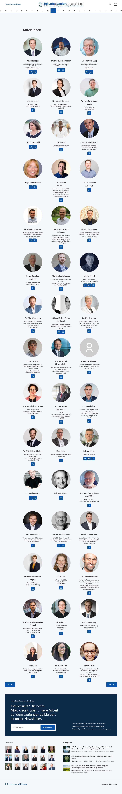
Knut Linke (60, 451)
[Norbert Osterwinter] (25, 757)
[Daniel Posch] (43, 757)
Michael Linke (89, 451)
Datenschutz (113, 784)
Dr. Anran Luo (61, 665)
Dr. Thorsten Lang (89, 61)
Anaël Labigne (33, 61)
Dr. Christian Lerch (33, 318)
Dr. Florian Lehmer (89, 229)
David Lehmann (89, 182)
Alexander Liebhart (89, 361)
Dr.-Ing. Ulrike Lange (60, 101)
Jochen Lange (33, 101)
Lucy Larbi (61, 142)
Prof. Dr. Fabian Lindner (33, 451)
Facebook (31, 187)
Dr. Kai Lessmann (33, 361)
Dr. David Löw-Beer (89, 576)
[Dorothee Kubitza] (51, 749)
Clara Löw (61, 576)
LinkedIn (89, 285)
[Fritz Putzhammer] (51, 757)
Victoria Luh (61, 622)
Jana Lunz (33, 665)
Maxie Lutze (89, 665)
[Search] (110, 4)
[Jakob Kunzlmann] (8, 757)
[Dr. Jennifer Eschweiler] (17, 749)
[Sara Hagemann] (43, 749)
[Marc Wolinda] (51, 766)
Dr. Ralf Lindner (89, 406)
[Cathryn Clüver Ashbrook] (8, 749)
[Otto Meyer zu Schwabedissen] (17, 757)
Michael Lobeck (61, 493)
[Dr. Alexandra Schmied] (17, 766)
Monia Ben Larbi (33, 142)
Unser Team (9, 742)
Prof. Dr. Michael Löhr (61, 534)
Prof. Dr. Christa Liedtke (33, 406)
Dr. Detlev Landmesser (61, 61)
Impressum (104, 784)
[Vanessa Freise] (25, 749)
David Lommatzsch (89, 534)
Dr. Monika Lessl (89, 318)
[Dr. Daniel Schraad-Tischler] (25, 766)
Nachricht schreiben (31, 72)
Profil (35, 72)
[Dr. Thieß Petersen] (34, 757)
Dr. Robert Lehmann (32, 229)
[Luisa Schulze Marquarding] (34, 766)
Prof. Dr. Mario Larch (89, 142)
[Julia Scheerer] (8, 766)
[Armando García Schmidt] (34, 749)
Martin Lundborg (89, 622)
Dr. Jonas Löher (32, 534)
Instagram (89, 458)
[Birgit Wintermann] (43, 766)
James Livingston (33, 493)
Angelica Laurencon (33, 182)
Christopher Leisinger (61, 276)
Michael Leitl (89, 276)
